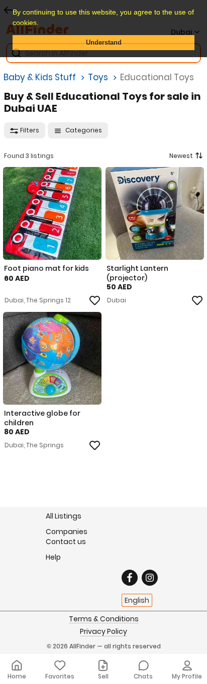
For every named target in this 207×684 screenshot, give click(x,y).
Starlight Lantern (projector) (137, 273)
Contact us (66, 541)
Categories (83, 130)
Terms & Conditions (104, 619)
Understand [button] (104, 42)
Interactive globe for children (42, 418)
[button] (42, 23)
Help (53, 557)
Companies (66, 531)
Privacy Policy (103, 632)
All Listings (63, 516)
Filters (29, 130)
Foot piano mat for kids (46, 268)
